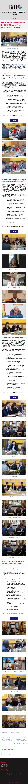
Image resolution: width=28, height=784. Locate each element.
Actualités (8, 732)
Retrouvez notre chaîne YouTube (9, 752)
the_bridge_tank (15, 48)
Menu (14, 18)
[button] (14, 120)
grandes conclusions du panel (19, 64)
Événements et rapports (14, 732)
